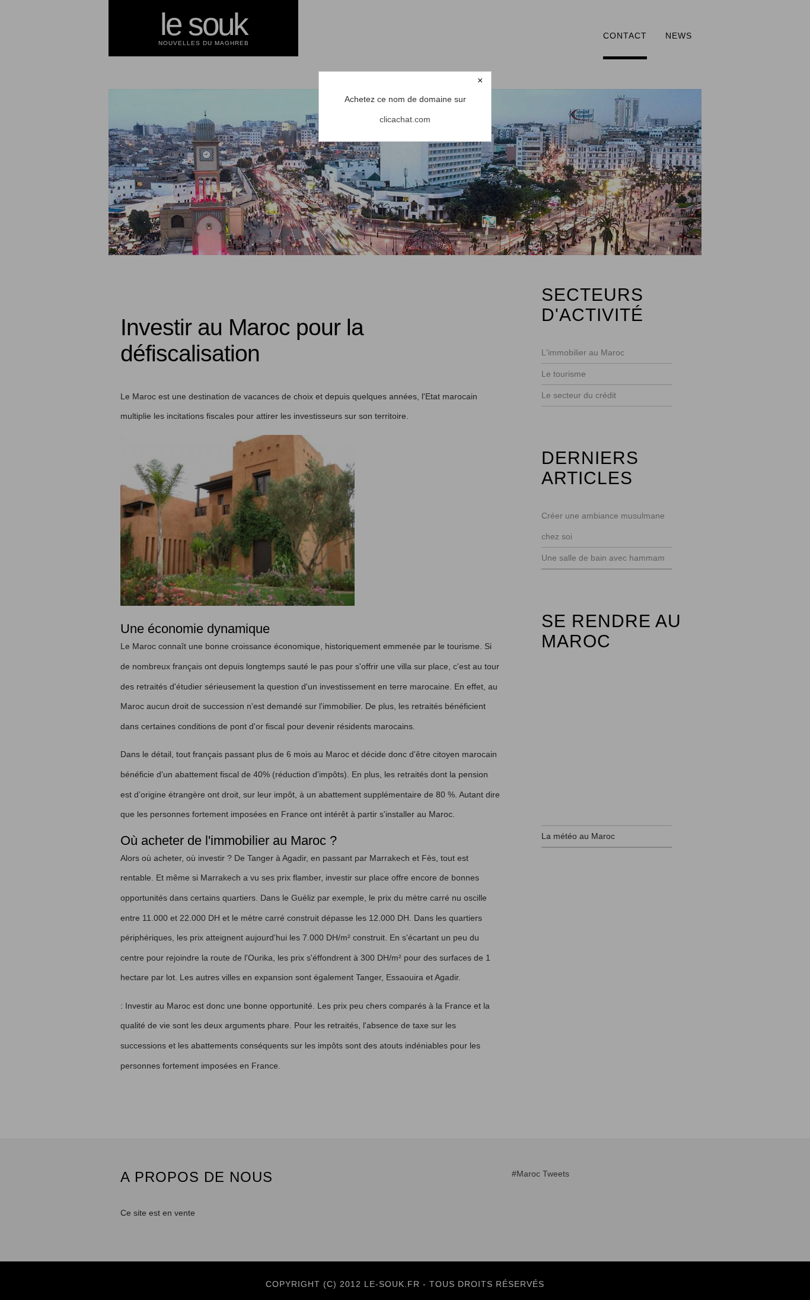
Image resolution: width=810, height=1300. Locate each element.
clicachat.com (405, 119)
